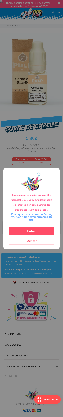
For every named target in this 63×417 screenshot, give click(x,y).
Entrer (31, 231)
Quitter (32, 240)
